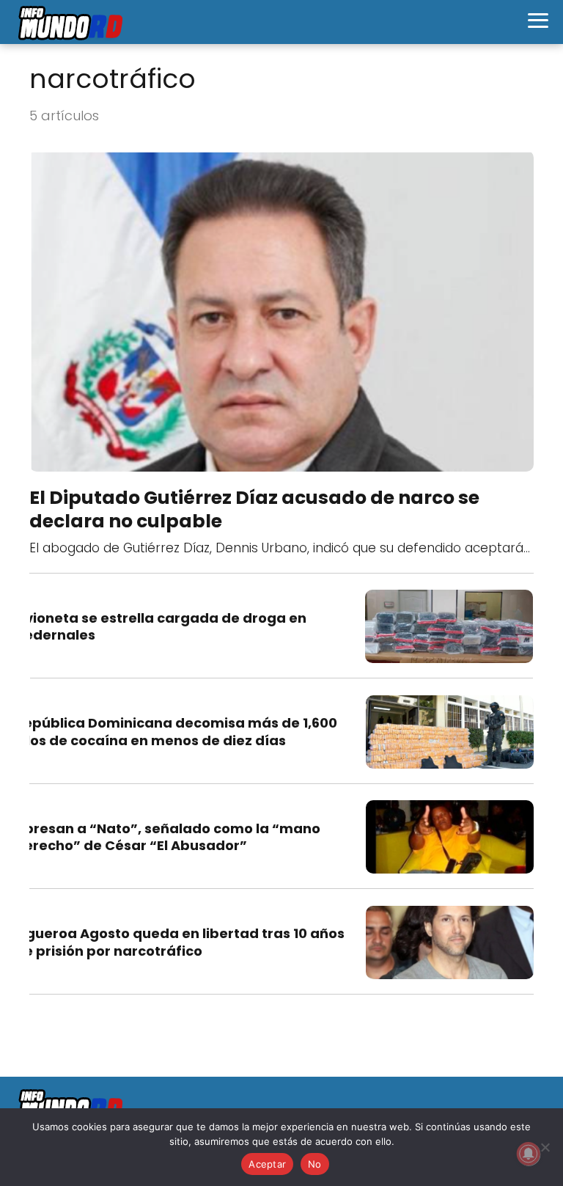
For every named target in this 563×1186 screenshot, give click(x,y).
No (315, 1164)
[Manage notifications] (528, 1153)
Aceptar (267, 1164)
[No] (544, 1147)
